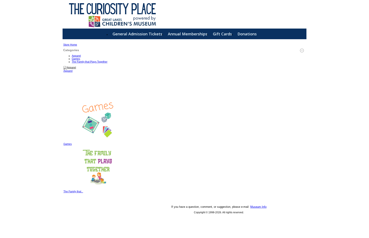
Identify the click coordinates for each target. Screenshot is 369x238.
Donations (247, 33)
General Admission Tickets (137, 33)
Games (76, 58)
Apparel (76, 55)
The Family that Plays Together (89, 61)
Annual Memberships (187, 33)
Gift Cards (222, 33)
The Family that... (73, 191)
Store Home (70, 44)
